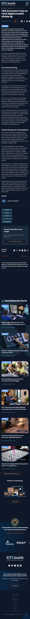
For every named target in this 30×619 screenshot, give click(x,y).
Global (15, 608)
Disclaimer (15, 603)
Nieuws (5, 8)
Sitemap (15, 606)
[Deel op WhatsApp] (27, 250)
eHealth (7, 215)
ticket (4, 268)
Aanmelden (15, 585)
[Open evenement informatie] (26, 615)
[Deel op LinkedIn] (25, 250)
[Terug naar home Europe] (8, 4)
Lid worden (15, 501)
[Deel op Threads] (21, 21)
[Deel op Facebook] (22, 250)
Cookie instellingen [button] (15, 610)
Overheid (10, 8)
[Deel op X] (24, 21)
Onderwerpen (15, 599)
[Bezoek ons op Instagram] (21, 565)
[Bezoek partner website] (7, 543)
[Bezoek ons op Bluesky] (12, 565)
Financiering (7, 221)
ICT (7, 218)
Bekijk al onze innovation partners (15, 533)
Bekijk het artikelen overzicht (11, 473)
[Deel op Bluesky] (27, 21)
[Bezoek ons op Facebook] (15, 565)
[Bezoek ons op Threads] (9, 565)
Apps (7, 213)
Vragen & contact (15, 594)
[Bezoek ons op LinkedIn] (18, 565)
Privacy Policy (15, 601)
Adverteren (15, 596)
